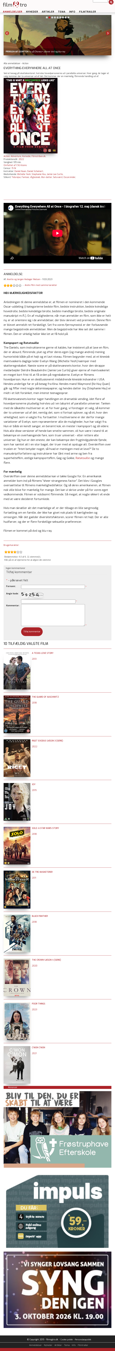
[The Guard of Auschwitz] (17, 697)
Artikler (48, 11)
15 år (14, 168)
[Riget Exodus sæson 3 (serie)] (17, 740)
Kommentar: (12, 605)
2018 (34, 702)
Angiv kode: (12, 593)
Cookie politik (66, 1339)
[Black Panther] (17, 916)
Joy (33, 784)
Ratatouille (83, 458)
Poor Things (38, 1003)
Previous (7, 33)
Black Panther (40, 916)
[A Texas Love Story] (17, 653)
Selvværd (57, 177)
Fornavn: (11, 586)
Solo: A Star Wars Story (45, 828)
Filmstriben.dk (39, 156)
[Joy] (17, 784)
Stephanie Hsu (39, 174)
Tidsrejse (16, 177)
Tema (61, 11)
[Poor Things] (17, 1003)
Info (72, 11)
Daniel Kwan (20, 171)
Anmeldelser (12, 11)
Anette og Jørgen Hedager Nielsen (23, 279)
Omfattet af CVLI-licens (15, 165)
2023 (34, 1009)
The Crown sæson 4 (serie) (46, 960)
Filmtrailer (87, 11)
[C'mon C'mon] (17, 1047)
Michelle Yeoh (24, 174)
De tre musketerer (42, 872)
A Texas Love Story (42, 653)
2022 (21, 159)
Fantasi (25, 177)
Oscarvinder (69, 177)
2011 (34, 877)
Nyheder (32, 11)
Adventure (16, 156)
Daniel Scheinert (35, 171)
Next (108, 33)
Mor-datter (46, 177)
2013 (34, 659)
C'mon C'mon (38, 1047)
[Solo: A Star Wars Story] (17, 828)
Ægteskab (35, 177)
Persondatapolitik (83, 1339)
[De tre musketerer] (17, 872)
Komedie (26, 156)
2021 (34, 1053)
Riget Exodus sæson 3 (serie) (47, 740)
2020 (34, 965)
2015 (34, 790)
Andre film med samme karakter (41, 285)
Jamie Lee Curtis (55, 174)
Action (7, 156)
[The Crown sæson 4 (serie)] (17, 960)
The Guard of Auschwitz (45, 697)
